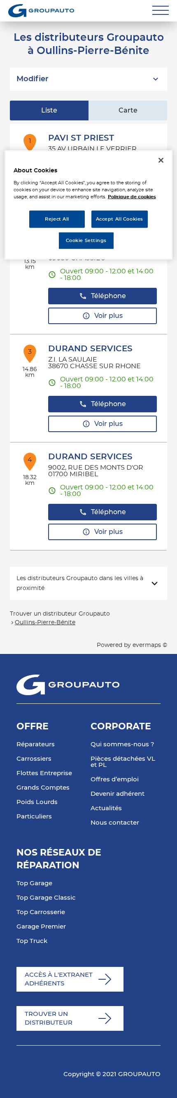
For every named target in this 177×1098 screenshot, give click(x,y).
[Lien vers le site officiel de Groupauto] (41, 10)
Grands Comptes (43, 788)
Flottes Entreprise (44, 773)
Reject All (57, 219)
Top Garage (34, 883)
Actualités (106, 808)
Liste (49, 110)
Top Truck (31, 941)
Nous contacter (115, 823)
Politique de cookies (132, 197)
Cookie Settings (86, 240)
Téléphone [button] (108, 296)
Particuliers (34, 817)
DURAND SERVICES (90, 349)
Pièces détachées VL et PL (123, 762)
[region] (89, 205)
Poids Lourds (37, 802)
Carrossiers (33, 759)
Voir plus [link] (108, 316)
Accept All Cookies (119, 219)
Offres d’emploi (115, 779)
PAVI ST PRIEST (81, 138)
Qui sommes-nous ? (122, 744)
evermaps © (150, 645)
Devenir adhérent (117, 794)
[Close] (161, 160)
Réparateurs (35, 744)
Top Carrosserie (40, 912)
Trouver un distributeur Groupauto (60, 614)
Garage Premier (41, 927)
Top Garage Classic (46, 898)
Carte (128, 110)
